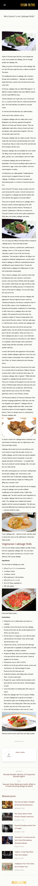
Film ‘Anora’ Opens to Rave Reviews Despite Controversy (24, 815)
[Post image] (7, 805)
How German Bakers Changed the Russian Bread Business (24, 803)
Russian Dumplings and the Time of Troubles (25, 827)
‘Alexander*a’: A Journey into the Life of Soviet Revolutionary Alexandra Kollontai (25, 840)
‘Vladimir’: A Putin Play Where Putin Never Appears (24, 853)
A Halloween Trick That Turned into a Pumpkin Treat (24, 865)
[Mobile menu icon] (4, 5)
